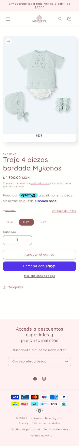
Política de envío (41, 435)
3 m (12, 223)
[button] (8, 18)
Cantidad (9, 232)
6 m (26, 222)
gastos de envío (40, 183)
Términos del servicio (57, 429)
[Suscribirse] (66, 361)
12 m (45, 223)
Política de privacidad (26, 429)
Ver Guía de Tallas (64, 211)
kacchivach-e (35, 418)
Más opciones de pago (39, 276)
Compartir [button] (15, 287)
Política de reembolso (46, 423)
